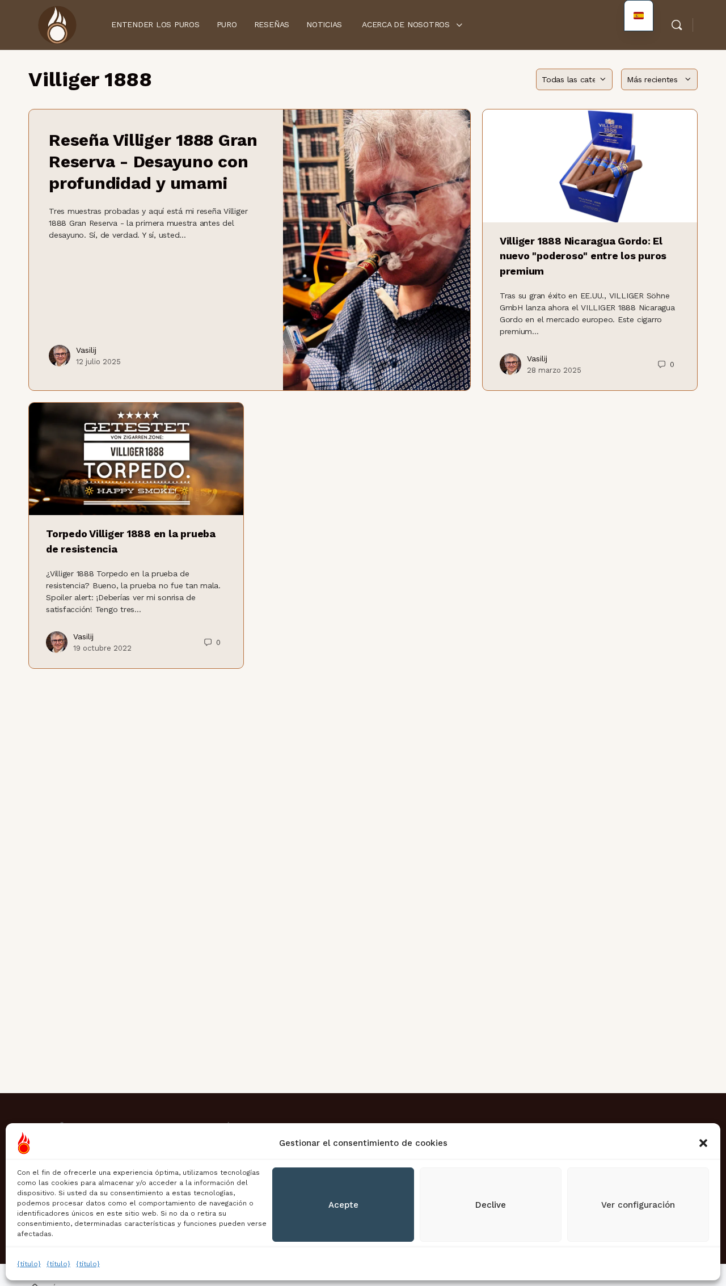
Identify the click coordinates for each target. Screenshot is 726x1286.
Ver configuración (638, 1205)
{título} (29, 1264)
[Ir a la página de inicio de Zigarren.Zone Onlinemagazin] (57, 24)
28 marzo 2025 (554, 370)
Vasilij (86, 350)
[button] (703, 1143)
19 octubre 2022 (102, 648)
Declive (490, 1205)
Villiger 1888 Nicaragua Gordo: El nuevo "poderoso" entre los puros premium (583, 256)
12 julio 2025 (98, 361)
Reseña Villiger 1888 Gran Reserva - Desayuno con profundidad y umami (153, 161)
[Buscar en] (676, 25)
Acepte (343, 1205)
